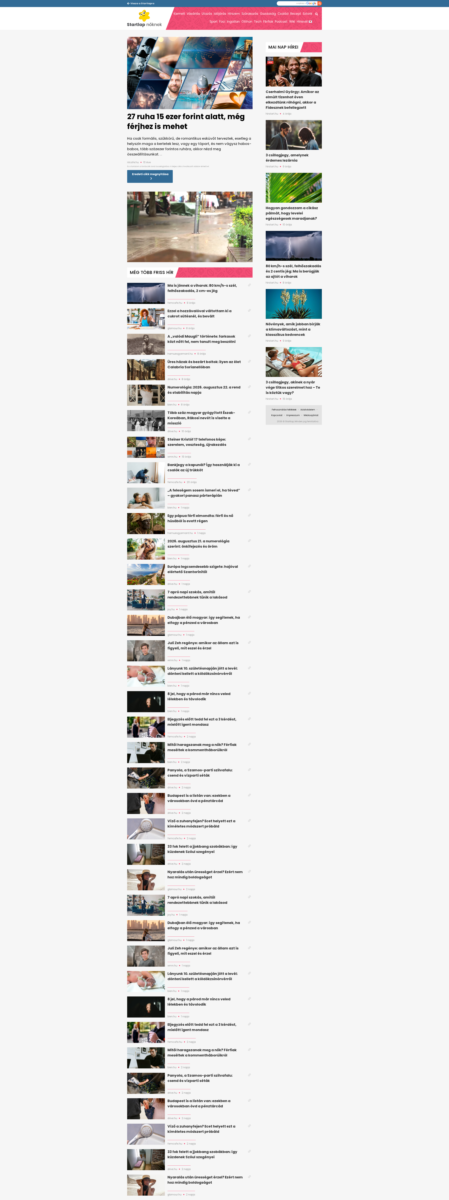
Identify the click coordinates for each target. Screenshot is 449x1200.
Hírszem (234, 14)
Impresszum (293, 415)
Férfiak (268, 21)
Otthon (247, 21)
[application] (190, 227)
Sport (213, 21)
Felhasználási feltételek (284, 409)
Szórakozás (250, 14)
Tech (258, 21)
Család (283, 14)
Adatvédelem (307, 409)
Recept (295, 14)
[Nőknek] (146, 18)
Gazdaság (268, 14)
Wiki (292, 21)
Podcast (281, 21)
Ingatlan (233, 21)
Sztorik (307, 14)
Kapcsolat (276, 415)
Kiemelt (179, 14)
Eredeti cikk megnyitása (150, 174)
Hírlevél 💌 (304, 21)
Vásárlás (193, 14)
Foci (222, 21)
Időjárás (220, 14)
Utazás (207, 14)
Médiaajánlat (311, 415)
